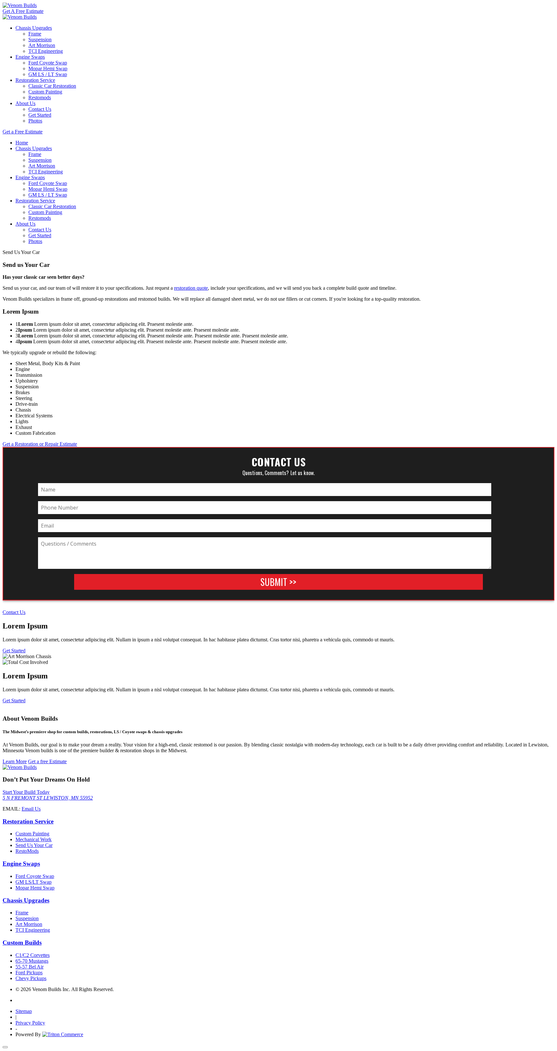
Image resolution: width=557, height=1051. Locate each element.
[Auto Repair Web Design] (62, 1034)
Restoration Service (35, 80)
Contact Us (39, 109)
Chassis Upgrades (33, 28)
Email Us (31, 809)
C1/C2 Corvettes (32, 955)
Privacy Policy (30, 1023)
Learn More (15, 761)
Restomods (39, 97)
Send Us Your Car (34, 845)
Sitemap (23, 1011)
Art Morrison (41, 45)
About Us (25, 103)
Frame (34, 33)
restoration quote (191, 288)
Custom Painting (45, 91)
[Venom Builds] (20, 5)
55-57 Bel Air (29, 966)
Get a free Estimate (47, 761)
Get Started (39, 115)
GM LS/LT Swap (33, 882)
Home (21, 142)
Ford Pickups (29, 972)
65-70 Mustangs (31, 961)
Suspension (40, 39)
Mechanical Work (33, 839)
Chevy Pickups (30, 978)
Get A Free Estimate (23, 11)
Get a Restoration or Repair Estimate (40, 444)
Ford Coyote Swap (47, 62)
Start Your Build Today (26, 792)
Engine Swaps (30, 57)
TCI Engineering (45, 51)
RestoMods (27, 851)
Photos (35, 120)
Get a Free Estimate (23, 131)
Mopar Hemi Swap (47, 68)
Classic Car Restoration (52, 86)
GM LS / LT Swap (47, 74)
